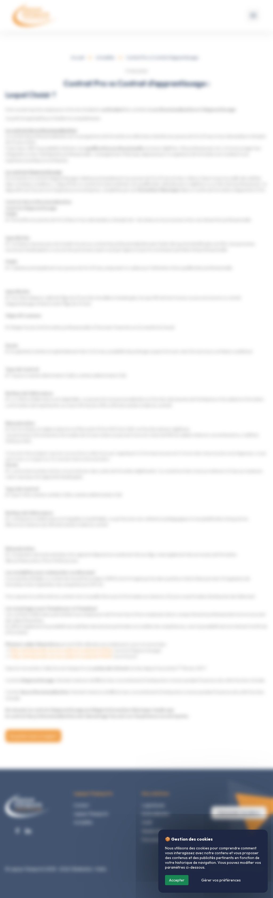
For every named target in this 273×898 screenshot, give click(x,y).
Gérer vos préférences (221, 880)
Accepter (176, 880)
